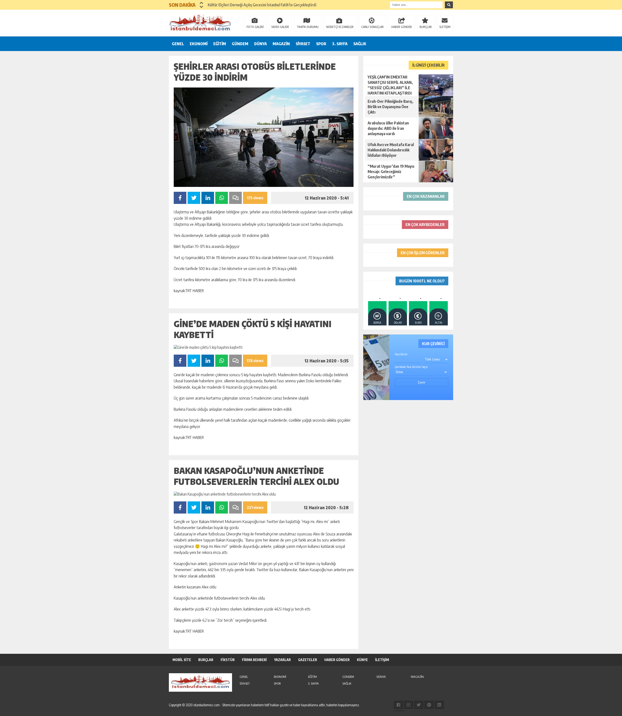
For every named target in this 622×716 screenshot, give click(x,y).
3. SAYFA (339, 43)
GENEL (178, 43)
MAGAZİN (281, 43)
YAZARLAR (282, 660)
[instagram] (408, 705)
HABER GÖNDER (401, 27)
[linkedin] (439, 705)
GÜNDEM (240, 43)
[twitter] (418, 705)
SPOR (321, 43)
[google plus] (429, 705)
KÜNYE (362, 660)
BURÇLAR (426, 27)
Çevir (421, 382)
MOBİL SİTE (182, 660)
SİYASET (303, 43)
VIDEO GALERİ (280, 27)
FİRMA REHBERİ (254, 660)
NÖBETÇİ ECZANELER (340, 27)
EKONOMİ (198, 43)
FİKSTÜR (228, 660)
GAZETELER (307, 660)
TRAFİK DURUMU (308, 27)
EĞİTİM (219, 43)
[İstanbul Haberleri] (200, 22)
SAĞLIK (359, 43)
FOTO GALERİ (255, 27)
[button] (201, 3)
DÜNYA (260, 43)
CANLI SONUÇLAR (372, 27)
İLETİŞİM (445, 27)
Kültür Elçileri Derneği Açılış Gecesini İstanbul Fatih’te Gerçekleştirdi (262, 4)
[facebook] (398, 705)
